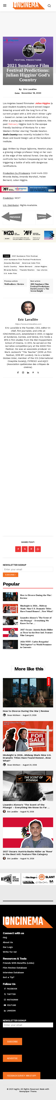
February (13, 124)
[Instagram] (23, 372)
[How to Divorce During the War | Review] (10, 596)
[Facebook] (18, 372)
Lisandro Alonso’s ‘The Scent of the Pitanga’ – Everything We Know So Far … (35, 620)
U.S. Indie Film (10, 273)
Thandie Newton (27, 270)
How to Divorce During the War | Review (26, 711)
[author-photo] (5, 715)
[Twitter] (38, 372)
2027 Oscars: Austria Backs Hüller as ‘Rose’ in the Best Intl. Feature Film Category (36, 632)
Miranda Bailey (10, 270)
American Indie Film (31, 263)
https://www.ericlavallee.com (28, 324)
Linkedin (11, 1010)
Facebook (12, 989)
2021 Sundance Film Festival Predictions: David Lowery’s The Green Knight (40, 287)
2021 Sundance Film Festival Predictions (22, 260)
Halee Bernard (25, 266)
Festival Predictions (28, 60)
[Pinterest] (33, 372)
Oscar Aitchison (13, 715)
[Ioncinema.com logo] (29, 5)
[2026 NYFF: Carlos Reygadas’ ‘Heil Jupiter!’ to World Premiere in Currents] (10, 644)
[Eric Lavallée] (28, 308)
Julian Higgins (40, 266)
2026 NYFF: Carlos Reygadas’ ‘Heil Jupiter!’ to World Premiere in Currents (36, 644)
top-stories (42, 270)
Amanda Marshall (12, 263)
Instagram (12, 1000)
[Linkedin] (28, 372)
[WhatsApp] (38, 549)
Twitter (11, 994)
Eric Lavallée (30, 89)
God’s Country (10, 266)
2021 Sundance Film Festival (25, 256)
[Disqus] (28, 419)
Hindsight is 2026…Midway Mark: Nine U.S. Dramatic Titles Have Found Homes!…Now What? (36, 608)
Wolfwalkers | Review (14, 284)
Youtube (11, 1005)
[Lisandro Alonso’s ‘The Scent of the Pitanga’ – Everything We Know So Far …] (10, 620)
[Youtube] (5, 1005)
